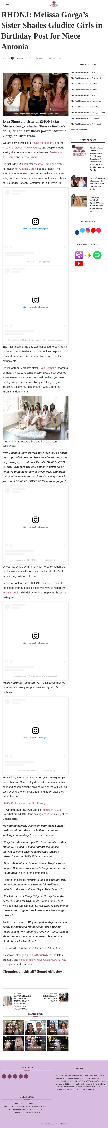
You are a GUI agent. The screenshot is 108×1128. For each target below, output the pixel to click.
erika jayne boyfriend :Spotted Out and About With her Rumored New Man (97, 204)
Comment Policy (39, 1106)
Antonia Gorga (27, 168)
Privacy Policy (36, 1109)
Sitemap (17, 1112)
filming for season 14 (44, 142)
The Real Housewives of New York (85, 107)
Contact (31, 1103)
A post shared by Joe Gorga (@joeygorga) (35, 262)
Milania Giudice (11, 592)
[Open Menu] (7, 4)
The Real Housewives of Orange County (88, 112)
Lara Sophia (19, 58)
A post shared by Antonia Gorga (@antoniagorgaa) (35, 676)
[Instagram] (15, 1076)
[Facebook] (4, 1076)
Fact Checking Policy (16, 1109)
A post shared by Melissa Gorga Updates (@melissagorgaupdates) (35, 340)
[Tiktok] (21, 1076)
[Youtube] (79, 261)
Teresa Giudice (29, 157)
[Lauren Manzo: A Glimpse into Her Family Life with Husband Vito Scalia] (79, 182)
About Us (19, 1103)
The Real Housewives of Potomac (85, 118)
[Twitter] (10, 1076)
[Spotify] (97, 252)
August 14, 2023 (51, 809)
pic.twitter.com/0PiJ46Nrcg (29, 803)
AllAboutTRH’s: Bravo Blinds (15, 1106)
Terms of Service (33, 1112)
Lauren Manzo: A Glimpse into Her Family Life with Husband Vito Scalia (97, 183)
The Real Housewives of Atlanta (84, 72)
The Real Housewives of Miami (84, 95)
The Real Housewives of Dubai (84, 90)
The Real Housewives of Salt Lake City (87, 124)
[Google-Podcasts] (88, 252)
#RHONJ (8, 803)
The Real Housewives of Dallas (84, 84)
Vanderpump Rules (79, 130)
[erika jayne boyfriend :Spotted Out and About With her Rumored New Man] (79, 201)
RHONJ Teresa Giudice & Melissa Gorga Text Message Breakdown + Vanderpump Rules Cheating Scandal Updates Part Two (97, 159)
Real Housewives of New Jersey (21, 147)
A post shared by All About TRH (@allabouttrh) (35, 560)
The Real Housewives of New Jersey (86, 101)
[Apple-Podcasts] (79, 252)
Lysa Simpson (48, 367)
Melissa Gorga (42, 164)
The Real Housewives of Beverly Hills (86, 78)
